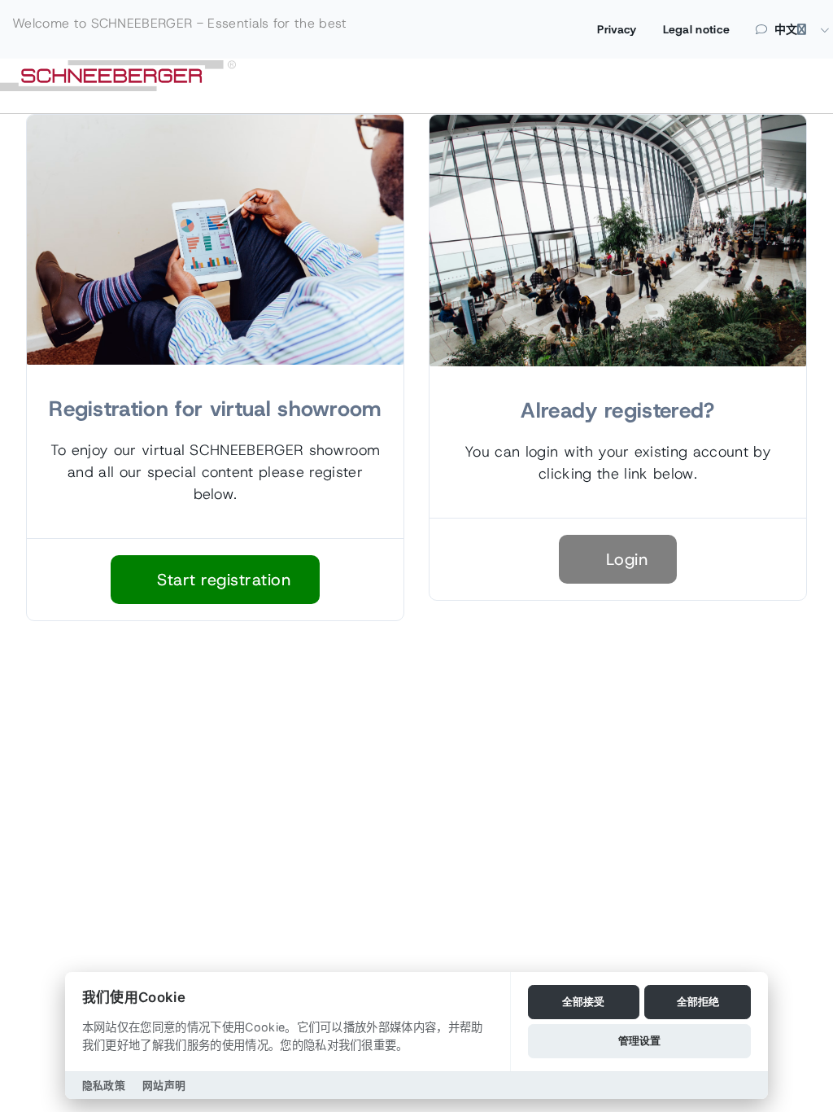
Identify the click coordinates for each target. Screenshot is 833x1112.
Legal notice (697, 29)
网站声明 (163, 1085)
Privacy (616, 29)
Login (624, 559)
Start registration (221, 579)
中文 (786, 29)
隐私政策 (103, 1085)
